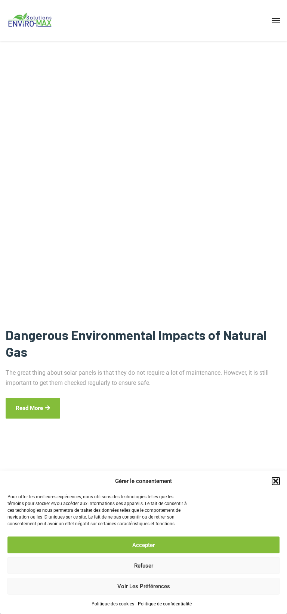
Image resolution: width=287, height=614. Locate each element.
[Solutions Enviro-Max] (30, 21)
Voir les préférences (143, 586)
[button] (276, 481)
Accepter (143, 545)
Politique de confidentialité (165, 604)
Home (12, 232)
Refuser (143, 565)
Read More (29, 408)
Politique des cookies (113, 604)
